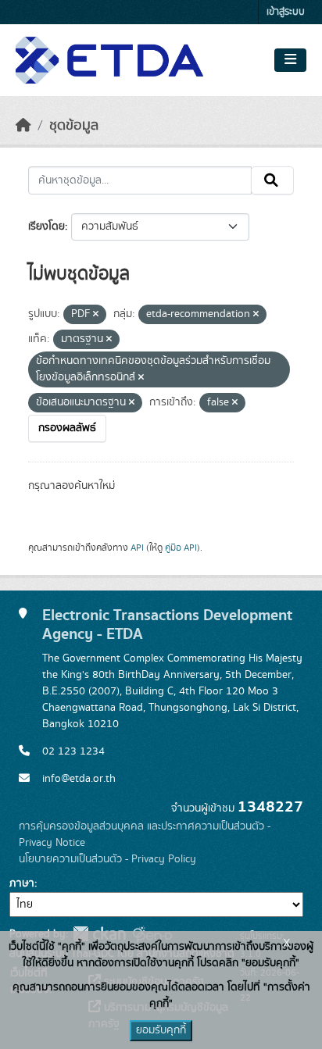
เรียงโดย (46, 226)
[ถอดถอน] (95, 315)
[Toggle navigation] (290, 60)
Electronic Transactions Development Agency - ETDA (167, 624)
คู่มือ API (181, 548)
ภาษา (21, 883)
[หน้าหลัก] (23, 126)
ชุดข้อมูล (73, 126)
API (137, 548)
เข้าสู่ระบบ (286, 12)
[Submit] (272, 180)
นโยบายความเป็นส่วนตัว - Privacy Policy (107, 859)
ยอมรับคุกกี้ (161, 1030)
